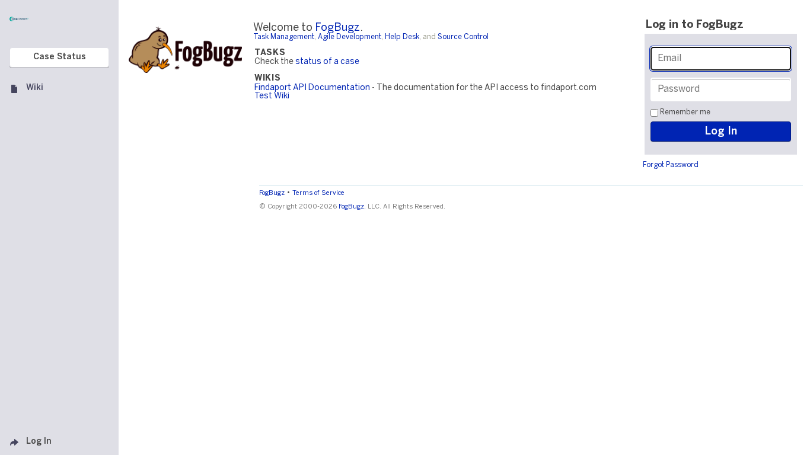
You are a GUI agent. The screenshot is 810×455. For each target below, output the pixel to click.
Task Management (283, 37)
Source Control (463, 37)
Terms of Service (318, 193)
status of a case (327, 62)
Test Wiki (271, 96)
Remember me (685, 112)
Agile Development (349, 37)
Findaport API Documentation (312, 88)
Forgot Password (671, 165)
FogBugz (337, 28)
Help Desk (402, 37)
